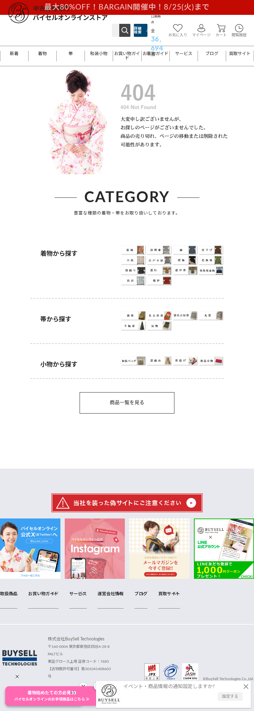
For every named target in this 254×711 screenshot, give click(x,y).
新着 (14, 54)
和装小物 (98, 54)
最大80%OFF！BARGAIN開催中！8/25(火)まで (127, 7)
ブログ (211, 54)
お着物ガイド (155, 54)
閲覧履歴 (239, 35)
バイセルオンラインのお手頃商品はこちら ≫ (52, 696)
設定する (230, 697)
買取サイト (240, 54)
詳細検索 (138, 30)
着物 (42, 54)
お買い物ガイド (127, 56)
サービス (183, 54)
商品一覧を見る (127, 402)
